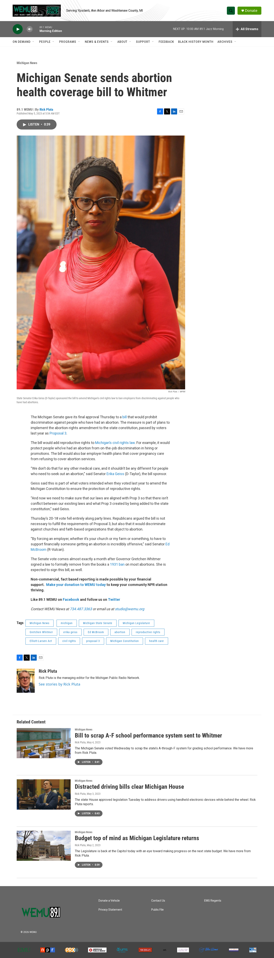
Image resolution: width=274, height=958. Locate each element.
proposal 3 (93, 641)
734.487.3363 (80, 609)
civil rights (69, 641)
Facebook (71, 599)
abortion (120, 632)
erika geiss (70, 632)
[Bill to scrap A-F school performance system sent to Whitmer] (44, 743)
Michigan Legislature (136, 623)
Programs (67, 41)
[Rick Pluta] (26, 681)
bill (125, 417)
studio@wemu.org (129, 609)
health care (156, 641)
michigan (67, 623)
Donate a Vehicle (109, 900)
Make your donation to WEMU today (76, 585)
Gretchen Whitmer (41, 632)
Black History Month (195, 41)
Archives (224, 41)
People (45, 41)
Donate (251, 10)
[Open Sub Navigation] (33, 41)
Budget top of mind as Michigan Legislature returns (137, 838)
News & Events (97, 41)
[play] (17, 29)
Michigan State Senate (97, 623)
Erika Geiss (115, 474)
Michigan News (27, 63)
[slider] (36, 29)
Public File (157, 909)
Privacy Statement (110, 909)
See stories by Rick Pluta (59, 684)
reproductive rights (148, 632)
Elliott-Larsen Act (41, 641)
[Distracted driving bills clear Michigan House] (44, 794)
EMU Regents (212, 900)
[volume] (29, 29)
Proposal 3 (58, 433)
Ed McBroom (96, 632)
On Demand (21, 41)
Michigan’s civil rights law (115, 443)
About (122, 41)
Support (143, 41)
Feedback (166, 41)
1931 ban (117, 564)
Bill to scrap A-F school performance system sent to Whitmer (148, 735)
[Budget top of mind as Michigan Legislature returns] (44, 846)
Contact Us (158, 900)
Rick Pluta (46, 109)
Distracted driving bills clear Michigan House (129, 786)
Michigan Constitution (124, 641)
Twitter (114, 599)
